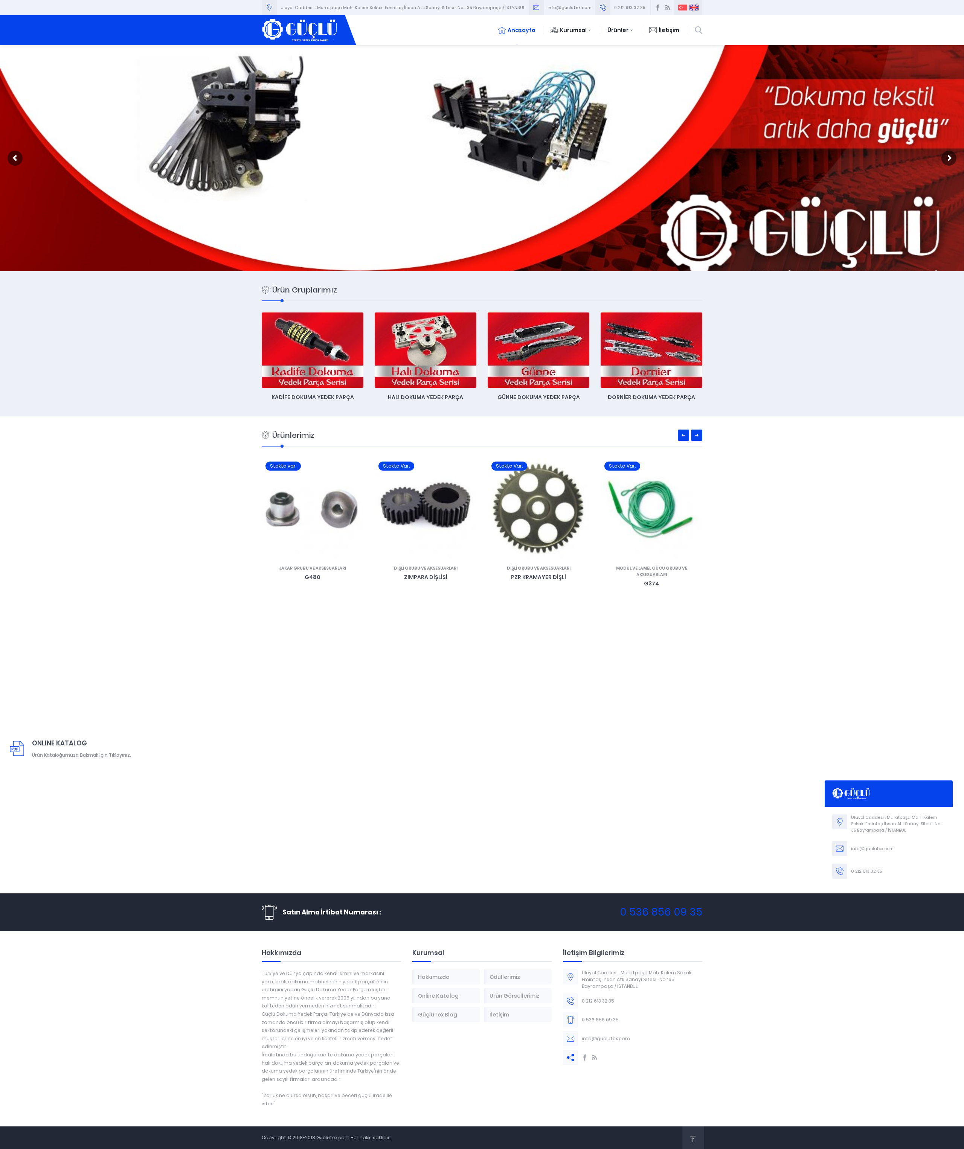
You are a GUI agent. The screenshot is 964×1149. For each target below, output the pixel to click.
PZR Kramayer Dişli (538, 577)
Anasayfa (521, 30)
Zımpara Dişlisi (425, 577)
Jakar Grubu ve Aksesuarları (312, 568)
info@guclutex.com (570, 8)
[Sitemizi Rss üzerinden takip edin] (668, 8)
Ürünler (617, 30)
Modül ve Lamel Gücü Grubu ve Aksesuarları (651, 571)
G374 (651, 583)
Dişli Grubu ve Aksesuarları (426, 568)
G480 (312, 577)
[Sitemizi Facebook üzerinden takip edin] (658, 8)
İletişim (669, 30)
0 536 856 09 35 (661, 912)
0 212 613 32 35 (629, 8)
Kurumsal (573, 30)
